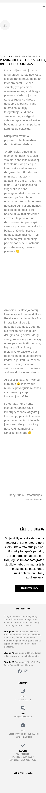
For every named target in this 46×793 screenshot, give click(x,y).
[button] (44, 6)
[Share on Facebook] (23, 25)
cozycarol (7, 56)
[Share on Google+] (34, 25)
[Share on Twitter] (29, 25)
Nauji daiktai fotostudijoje (27, 56)
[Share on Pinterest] (45, 25)
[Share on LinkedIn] (40, 25)
